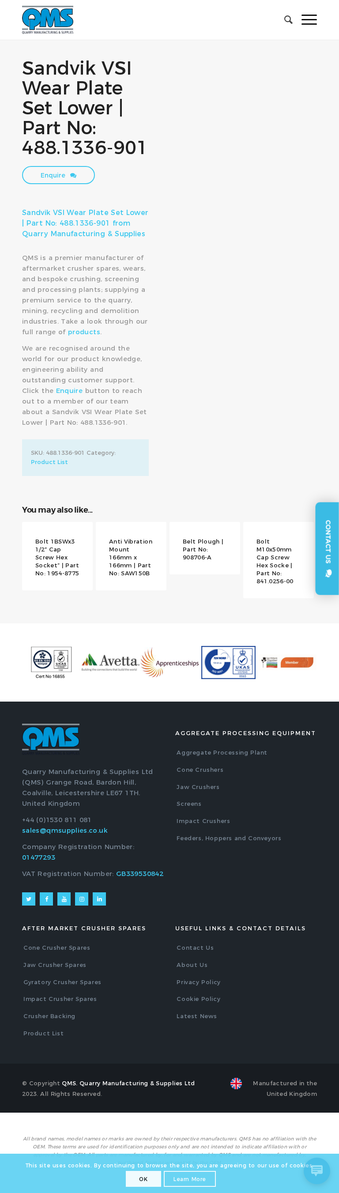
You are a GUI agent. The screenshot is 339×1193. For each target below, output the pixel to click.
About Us (192, 964)
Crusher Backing (49, 1015)
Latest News (197, 1015)
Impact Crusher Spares (60, 998)
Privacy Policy (198, 981)
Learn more (189, 1179)
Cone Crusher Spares (56, 947)
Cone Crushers (200, 769)
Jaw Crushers (198, 786)
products (84, 332)
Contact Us (195, 947)
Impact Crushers (203, 820)
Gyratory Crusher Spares (62, 981)
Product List (49, 461)
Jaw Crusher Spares (55, 964)
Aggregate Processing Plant (222, 752)
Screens (189, 803)
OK (143, 1179)
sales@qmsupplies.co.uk (65, 830)
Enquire (54, 175)
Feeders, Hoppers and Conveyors (229, 838)
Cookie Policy (198, 998)
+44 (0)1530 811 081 (57, 819)
